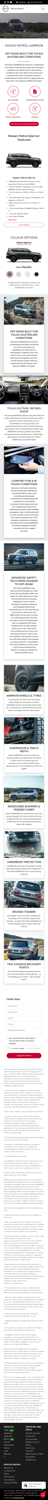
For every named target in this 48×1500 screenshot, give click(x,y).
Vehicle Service (33, 1433)
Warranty (30, 1448)
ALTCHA (37, 1048)
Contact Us (9, 1471)
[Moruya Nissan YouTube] (11, 2)
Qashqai (8, 1433)
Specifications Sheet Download (24, 124)
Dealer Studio (19, 1498)
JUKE (6, 1430)
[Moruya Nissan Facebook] (5, 2)
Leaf (6, 1451)
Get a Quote (24, 225)
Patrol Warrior (24, 242)
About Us (8, 1468)
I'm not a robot (17, 1048)
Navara (7, 1454)
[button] (43, 8)
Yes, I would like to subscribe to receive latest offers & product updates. (22, 1041)
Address (22, 2)
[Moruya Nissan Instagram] (8, 2)
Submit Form (24, 1055)
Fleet (6, 1474)
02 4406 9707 (36, 2)
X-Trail (7, 1442)
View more (12, 220)
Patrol (7, 1448)
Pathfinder (9, 1445)
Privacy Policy (10, 1483)
